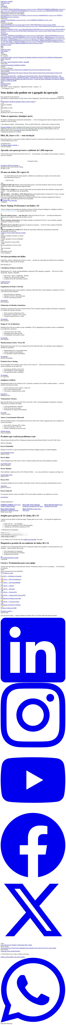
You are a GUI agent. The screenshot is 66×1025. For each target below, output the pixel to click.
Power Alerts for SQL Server (43, 69)
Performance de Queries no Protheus (54, 79)
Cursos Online (52, 948)
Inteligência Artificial (19, 65)
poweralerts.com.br (6, 463)
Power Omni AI (15, 69)
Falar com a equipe (20, 232)
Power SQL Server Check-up (20, 73)
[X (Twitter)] (33, 942)
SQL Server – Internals (16, 77)
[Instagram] (33, 747)
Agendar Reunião (15, 951)
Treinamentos (4, 34)
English (8, 49)
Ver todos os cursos (7, 573)
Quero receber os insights (8, 536)
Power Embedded (5, 69)
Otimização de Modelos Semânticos (28, 57)
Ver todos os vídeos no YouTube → (10, 165)
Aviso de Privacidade (19, 957)
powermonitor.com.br (6, 475)
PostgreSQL (14, 62)
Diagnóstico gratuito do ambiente (11, 101)
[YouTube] (33, 812)
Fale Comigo (4, 51)
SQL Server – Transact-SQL (44, 77)
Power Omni (11, 948)
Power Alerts (37, 948)
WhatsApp (4, 951)
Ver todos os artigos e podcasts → (10, 145)
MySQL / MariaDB (23, 62)
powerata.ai (4, 486)
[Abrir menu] (8, 51)
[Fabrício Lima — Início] (5, 3)
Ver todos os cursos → (7, 611)
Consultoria (4, 6)
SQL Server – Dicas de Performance (41, 76)
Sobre (2, 4)
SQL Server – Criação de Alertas (35, 79)
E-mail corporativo (6, 534)
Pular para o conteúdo (7, 1)
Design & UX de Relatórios (45, 57)
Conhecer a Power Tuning (8, 232)
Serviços (9, 945)
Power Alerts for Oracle (35, 73)
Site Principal (4, 948)
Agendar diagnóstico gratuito (10, 557)
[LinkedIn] (33, 682)
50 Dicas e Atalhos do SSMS (8, 80)
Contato (30, 945)
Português (3, 49)
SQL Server (4, 62)
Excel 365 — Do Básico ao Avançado (20, 76)
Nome (2, 533)
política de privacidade (30, 539)
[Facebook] (33, 877)
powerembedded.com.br (7, 452)
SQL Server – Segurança (29, 77)
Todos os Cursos (5, 76)
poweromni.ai (4, 497)
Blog (2, 46)
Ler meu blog (13, 200)
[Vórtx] (17, 130)
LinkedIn (5, 200)
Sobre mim (4, 945)
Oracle (9, 62)
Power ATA (31, 69)
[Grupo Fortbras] (6, 127)
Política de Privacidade (7, 957)
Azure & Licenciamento (7, 65)
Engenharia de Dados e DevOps (9, 57)
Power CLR (58, 73)
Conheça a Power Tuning (28, 101)
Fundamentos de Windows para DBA (16, 79)
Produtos (3, 21)
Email (8, 951)
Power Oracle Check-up (48, 73)
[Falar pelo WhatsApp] (33, 1022)
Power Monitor (24, 69)
